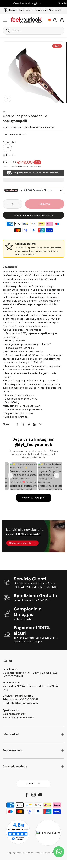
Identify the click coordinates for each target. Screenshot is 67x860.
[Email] (40, 424)
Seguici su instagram (33, 497)
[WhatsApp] (34, 424)
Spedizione (19, 166)
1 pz (7, 147)
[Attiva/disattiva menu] (5, 20)
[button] (33, 30)
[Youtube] (40, 795)
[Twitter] (23, 424)
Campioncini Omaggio (20, 3)
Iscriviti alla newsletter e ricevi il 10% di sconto (36, 10)
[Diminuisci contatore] (6, 204)
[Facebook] (17, 424)
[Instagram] (33, 795)
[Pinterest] (28, 424)
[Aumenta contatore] (19, 204)
